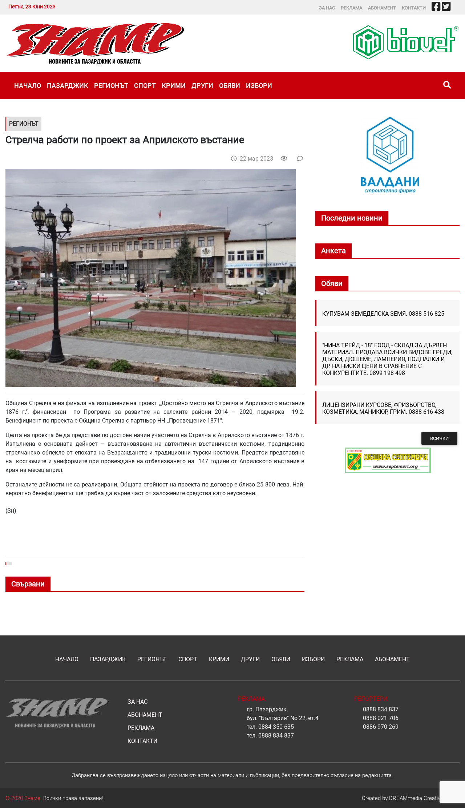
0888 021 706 (381, 718)
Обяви (229, 85)
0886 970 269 (381, 726)
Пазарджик (67, 85)
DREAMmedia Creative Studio (424, 798)
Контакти (414, 8)
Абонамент (382, 8)
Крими (174, 85)
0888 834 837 (276, 735)
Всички (439, 438)
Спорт (145, 85)
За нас (327, 8)
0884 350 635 (276, 726)
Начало (27, 85)
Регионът (111, 85)
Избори (259, 85)
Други (202, 85)
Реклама (351, 8)
